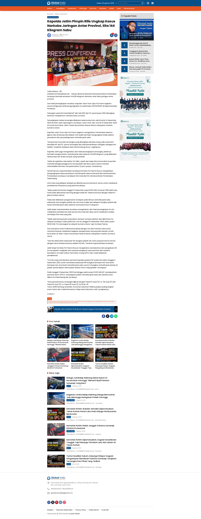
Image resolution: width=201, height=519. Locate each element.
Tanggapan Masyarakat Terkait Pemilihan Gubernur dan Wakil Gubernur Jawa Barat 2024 (139, 52)
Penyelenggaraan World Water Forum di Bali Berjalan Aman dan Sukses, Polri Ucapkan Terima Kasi (140, 44)
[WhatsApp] (116, 316)
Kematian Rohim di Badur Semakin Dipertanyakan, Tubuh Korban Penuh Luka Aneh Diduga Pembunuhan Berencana (105, 342)
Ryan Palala (75, 514)
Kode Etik (105, 510)
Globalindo (55, 34)
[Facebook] (103, 316)
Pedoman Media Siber (64, 510)
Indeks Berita (94, 510)
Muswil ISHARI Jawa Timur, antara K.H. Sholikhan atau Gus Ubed (139, 60)
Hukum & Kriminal (53, 17)
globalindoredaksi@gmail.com (62, 493)
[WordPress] (60, 502)
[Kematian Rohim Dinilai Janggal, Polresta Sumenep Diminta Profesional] (58, 355)
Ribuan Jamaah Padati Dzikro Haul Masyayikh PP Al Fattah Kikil (140, 68)
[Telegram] (111, 316)
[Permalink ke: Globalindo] (49, 35)
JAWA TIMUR (76, 336)
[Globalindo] (59, 2)
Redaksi (50, 510)
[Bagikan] (116, 35)
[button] (142, 3)
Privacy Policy (81, 510)
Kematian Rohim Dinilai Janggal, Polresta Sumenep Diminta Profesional (57, 366)
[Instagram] (64, 502)
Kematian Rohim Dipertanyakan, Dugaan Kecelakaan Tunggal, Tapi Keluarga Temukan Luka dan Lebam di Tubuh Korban (82, 366)
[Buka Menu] (152, 3)
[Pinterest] (56, 502)
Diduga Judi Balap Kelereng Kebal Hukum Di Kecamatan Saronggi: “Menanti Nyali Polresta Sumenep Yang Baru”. (57, 342)
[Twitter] (107, 316)
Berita (50, 336)
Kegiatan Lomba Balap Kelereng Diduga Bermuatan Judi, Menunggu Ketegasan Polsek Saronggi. (82, 342)
